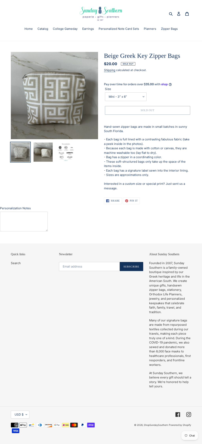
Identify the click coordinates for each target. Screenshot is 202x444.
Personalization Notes (15, 208)
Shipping (109, 70)
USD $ (19, 414)
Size (108, 89)
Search (16, 263)
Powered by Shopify (180, 424)
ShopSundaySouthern (156, 424)
